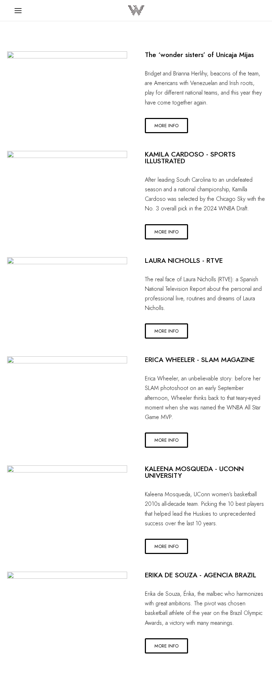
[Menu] (18, 10)
